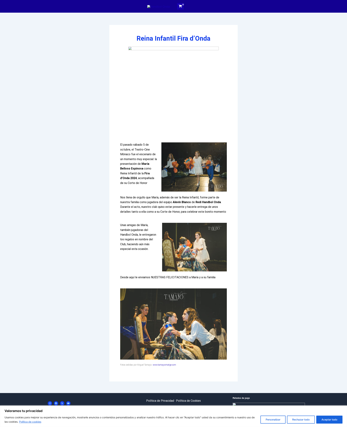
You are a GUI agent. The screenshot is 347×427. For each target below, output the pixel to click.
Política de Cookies (188, 400)
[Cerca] (343, 408)
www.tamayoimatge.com (164, 365)
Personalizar (273, 419)
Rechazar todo (301, 419)
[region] (173, 416)
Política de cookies (30, 421)
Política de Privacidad (160, 400)
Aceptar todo (329, 419)
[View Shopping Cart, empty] (180, 6)
